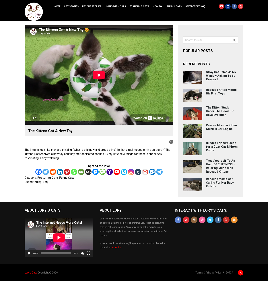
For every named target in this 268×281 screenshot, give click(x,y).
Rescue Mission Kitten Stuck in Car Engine (221, 127)
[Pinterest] (67, 172)
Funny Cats (174, 6)
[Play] (29, 253)
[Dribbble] (202, 220)
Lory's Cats (31, 272)
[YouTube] (226, 220)
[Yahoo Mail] (109, 172)
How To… (158, 6)
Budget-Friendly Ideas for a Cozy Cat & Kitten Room (222, 146)
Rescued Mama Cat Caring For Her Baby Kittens (220, 182)
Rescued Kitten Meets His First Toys (221, 91)
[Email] (81, 172)
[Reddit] (53, 172)
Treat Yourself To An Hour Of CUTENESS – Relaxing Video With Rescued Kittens (220, 166)
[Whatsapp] (74, 172)
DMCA (229, 272)
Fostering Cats (139, 6)
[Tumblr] (138, 172)
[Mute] (82, 253)
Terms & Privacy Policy (208, 272)
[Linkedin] (60, 172)
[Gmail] (145, 172)
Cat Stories (71, 6)
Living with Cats (115, 6)
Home (56, 6)
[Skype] (124, 172)
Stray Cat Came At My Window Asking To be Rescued (221, 75)
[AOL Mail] (88, 172)
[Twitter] (45, 172)
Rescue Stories (91, 6)
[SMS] (102, 172)
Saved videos (195, 6)
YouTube (116, 247)
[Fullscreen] (88, 253)
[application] (59, 237)
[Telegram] (159, 172)
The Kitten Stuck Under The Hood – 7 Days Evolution (220, 111)
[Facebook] (38, 172)
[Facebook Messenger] (95, 172)
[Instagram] (131, 172)
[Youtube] (117, 172)
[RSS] (234, 220)
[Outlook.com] (152, 172)
